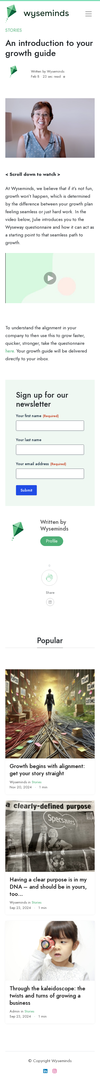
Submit (26, 490)
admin (15, 1011)
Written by (47, 71)
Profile (52, 541)
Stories (13, 30)
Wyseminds (19, 782)
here (9, 350)
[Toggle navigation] (88, 14)
